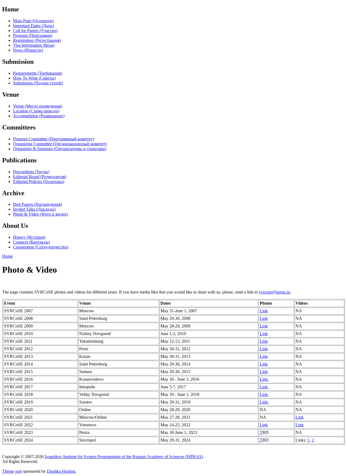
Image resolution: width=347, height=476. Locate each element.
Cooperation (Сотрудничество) (40, 247)
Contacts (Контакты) (31, 242)
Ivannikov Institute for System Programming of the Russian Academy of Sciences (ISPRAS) (124, 456)
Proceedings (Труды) (31, 171)
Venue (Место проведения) (37, 106)
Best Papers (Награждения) (37, 204)
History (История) (29, 237)
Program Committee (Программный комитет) (53, 139)
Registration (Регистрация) (37, 40)
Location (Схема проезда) (36, 111)
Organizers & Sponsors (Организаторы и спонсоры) (59, 148)
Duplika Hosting (61, 471)
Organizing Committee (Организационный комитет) (60, 143)
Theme (8, 471)
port (18, 471)
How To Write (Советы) (34, 78)
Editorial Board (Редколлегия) (39, 176)
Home (7, 256)
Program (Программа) (32, 35)
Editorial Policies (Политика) (38, 181)
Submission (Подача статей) (38, 83)
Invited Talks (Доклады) (34, 209)
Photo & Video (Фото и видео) (40, 214)
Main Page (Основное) (33, 20)
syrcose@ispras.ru (274, 292)
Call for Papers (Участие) (35, 30)
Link (264, 310)
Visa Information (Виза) (33, 45)
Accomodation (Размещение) (39, 116)
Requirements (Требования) (37, 73)
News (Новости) (28, 50)
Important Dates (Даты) (33, 25)
